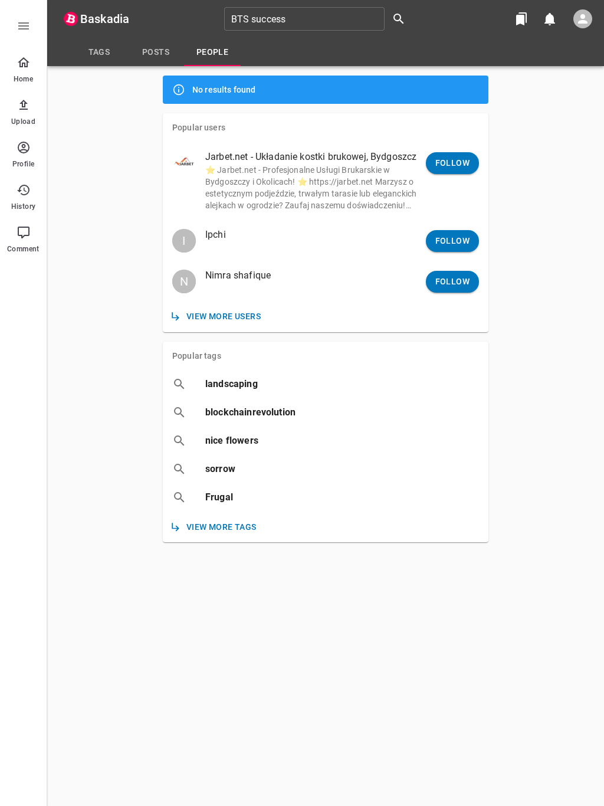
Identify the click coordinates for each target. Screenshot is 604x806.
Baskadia (104, 19)
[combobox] (318, 19)
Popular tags (196, 356)
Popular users (198, 127)
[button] (325, 180)
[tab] (99, 52)
